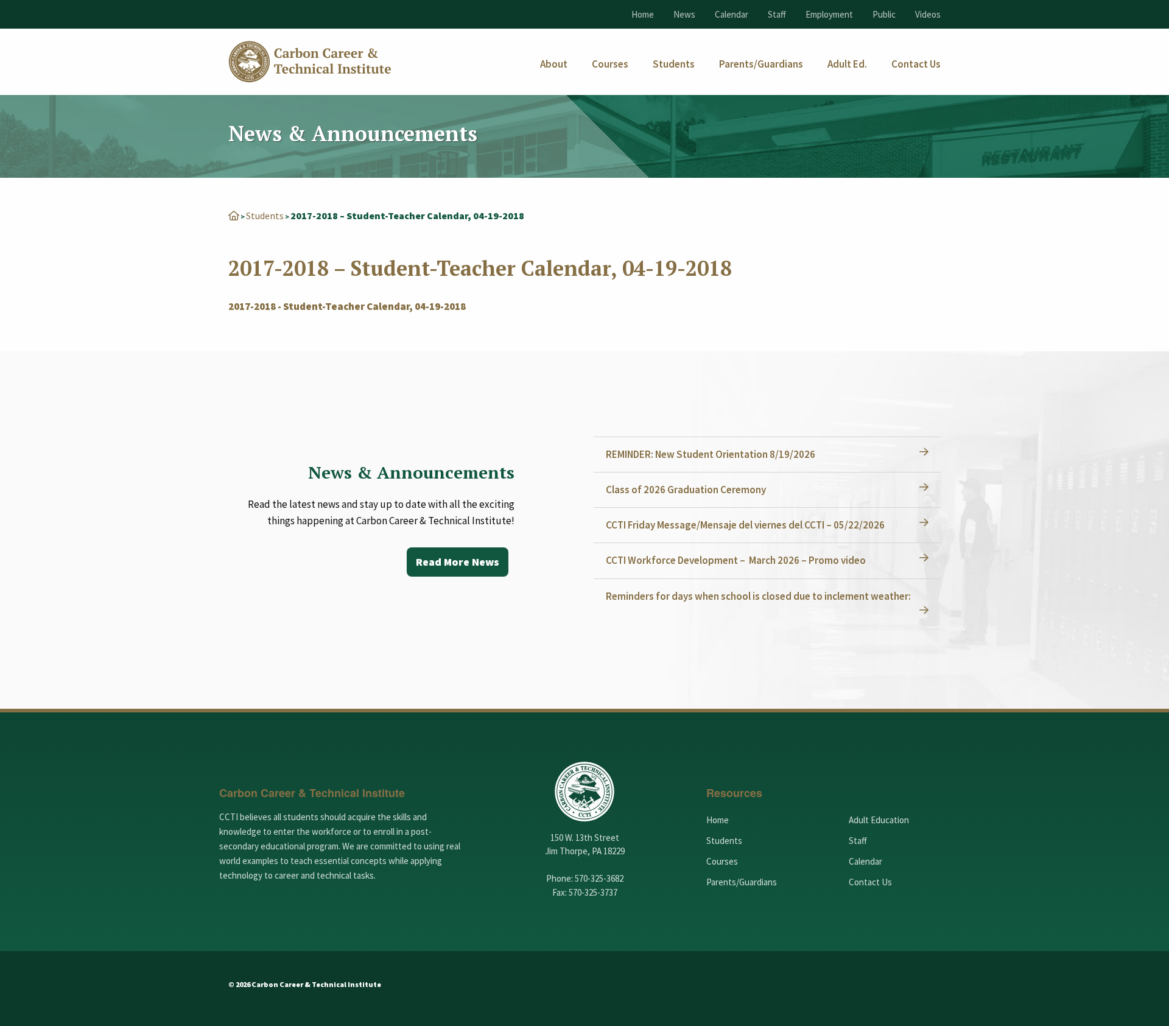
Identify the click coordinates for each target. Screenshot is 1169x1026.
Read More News (457, 562)
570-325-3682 (599, 878)
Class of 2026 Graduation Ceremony (686, 489)
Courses (722, 861)
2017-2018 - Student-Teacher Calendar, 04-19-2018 (347, 306)
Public (884, 14)
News (684, 14)
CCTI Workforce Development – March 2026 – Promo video (736, 560)
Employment (829, 14)
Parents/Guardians (741, 882)
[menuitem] (554, 64)
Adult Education (879, 820)
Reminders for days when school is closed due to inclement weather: (758, 596)
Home (642, 14)
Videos (928, 14)
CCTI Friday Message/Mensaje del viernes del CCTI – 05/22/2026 (745, 525)
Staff (777, 14)
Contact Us (870, 882)
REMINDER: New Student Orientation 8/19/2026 (710, 454)
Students (265, 215)
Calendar (731, 14)
